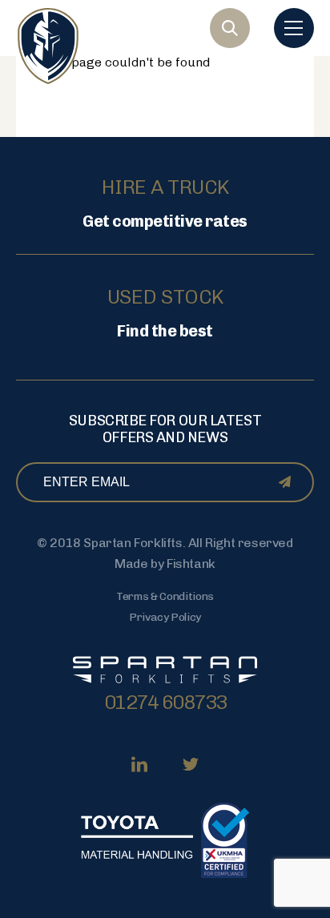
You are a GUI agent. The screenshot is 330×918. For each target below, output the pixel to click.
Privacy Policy (165, 617)
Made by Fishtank (165, 563)
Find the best (165, 330)
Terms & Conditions (165, 596)
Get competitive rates (165, 221)
